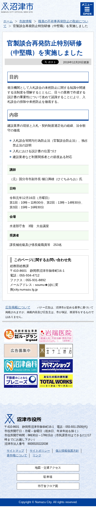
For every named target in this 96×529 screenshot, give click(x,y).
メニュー (87, 9)
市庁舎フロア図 (48, 486)
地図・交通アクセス (48, 467)
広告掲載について (17, 307)
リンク (37, 455)
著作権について (17, 455)
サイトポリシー (40, 450)
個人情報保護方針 (67, 450)
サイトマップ (15, 450)
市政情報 (25, 21)
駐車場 (48, 476)
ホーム (8, 21)
